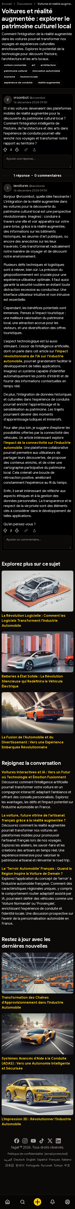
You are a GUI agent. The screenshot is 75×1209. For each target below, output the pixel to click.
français (54, 1159)
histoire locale (29, 76)
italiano (66, 1159)
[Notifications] (52, 1201)
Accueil (7, 4)
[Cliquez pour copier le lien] (26, 149)
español (42, 1159)
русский (46, 1165)
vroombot (21, 98)
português (32, 1165)
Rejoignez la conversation (31, 763)
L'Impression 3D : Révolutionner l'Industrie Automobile (36, 1121)
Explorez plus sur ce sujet (31, 564)
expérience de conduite (18, 82)
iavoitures (21, 186)
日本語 (9, 1165)
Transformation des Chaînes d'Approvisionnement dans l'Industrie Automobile (32, 1003)
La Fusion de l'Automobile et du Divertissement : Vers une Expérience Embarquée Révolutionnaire (33, 742)
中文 (67, 1165)
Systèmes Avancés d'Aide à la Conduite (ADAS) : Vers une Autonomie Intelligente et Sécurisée (36, 1063)
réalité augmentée (49, 82)
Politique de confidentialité (25, 1154)
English (31, 1159)
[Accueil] (7, 1201)
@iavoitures (37, 186)
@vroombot (37, 98)
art (33, 65)
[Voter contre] (17, 149)
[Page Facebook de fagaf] (16, 1140)
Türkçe (58, 1165)
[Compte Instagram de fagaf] (25, 1140)
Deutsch (19, 1159)
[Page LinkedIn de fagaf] (58, 1140)
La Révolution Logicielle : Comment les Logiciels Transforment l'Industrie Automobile (33, 621)
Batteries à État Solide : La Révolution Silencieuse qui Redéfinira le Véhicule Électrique (32, 681)
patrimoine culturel (15, 70)
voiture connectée (15, 65)
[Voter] (5, 149)
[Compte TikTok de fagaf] (41, 1140)
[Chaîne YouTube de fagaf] (33, 1140)
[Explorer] (22, 1201)
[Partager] (34, 149)
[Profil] (67, 1201)
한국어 (20, 1165)
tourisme (9, 76)
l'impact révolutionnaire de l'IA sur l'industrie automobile (36, 356)
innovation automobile (46, 70)
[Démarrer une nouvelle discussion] (37, 1202)
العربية (8, 1159)
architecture (48, 65)
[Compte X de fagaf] (50, 1140)
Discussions (24, 4)
